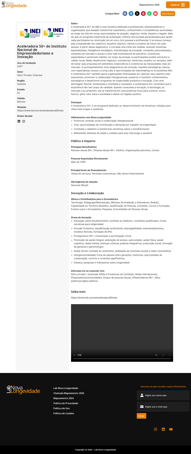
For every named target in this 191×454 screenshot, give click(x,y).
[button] (125, 13)
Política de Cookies (63, 413)
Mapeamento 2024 (63, 398)
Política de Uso (61, 408)
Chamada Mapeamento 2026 (68, 393)
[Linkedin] (19, 122)
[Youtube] (170, 429)
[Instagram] (23, 122)
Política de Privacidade (65, 403)
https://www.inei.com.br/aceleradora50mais (40, 110)
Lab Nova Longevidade (65, 388)
